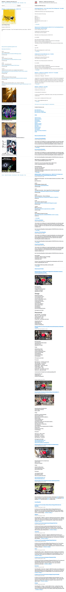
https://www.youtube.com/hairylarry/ (42, 442)
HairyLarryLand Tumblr (39, 268)
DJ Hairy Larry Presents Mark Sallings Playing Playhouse (45, 540)
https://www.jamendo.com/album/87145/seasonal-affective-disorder (14, 78)
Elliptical (36, 514)
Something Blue (38, 121)
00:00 (58, 496)
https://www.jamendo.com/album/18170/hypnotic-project (46, 203)
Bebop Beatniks (38, 127)
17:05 (56, 498)
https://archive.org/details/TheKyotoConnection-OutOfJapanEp (47, 191)
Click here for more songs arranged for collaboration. (44, 104)
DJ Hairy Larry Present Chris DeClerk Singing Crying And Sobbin (47, 574)
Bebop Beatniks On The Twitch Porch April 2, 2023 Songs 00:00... (47, 480)
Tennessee (37, 531)
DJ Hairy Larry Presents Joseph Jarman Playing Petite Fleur (46, 523)
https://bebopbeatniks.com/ (40, 440)
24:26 (62, 498)
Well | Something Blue (39, 220)
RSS (18, 2)
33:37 (39, 499)
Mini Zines (37, 125)
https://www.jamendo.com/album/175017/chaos (10, 65)
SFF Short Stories (38, 124)
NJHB (36, 131)
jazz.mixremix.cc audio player (40, 112)
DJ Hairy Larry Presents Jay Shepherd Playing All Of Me (45, 557)
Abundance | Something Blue (40, 232)
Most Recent (14, 2)
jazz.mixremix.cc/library (39, 111)
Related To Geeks (38, 123)
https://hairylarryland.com (40, 478)
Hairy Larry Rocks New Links (40, 135)
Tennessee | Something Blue (40, 138)
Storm (36, 548)
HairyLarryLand (38, 117)
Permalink (21, 2)
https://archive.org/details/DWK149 (41, 185)
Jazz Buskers (37, 129)
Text (25, 2)
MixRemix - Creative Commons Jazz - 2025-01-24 (11, 9)
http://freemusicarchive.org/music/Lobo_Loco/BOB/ (45, 208)
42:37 (48, 499)
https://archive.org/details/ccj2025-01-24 (9, 46)
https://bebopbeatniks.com (40, 477)
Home (3, 2)
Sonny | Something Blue (39, 244)
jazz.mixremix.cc (38, 109)
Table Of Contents (8, 2)
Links (36, 114)
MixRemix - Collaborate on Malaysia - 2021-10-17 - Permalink (46, 72)
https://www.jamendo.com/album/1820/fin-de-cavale (11, 59)
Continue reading (48, 512)
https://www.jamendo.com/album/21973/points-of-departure (46, 197)
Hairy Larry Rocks (38, 118)
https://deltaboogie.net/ (39, 441)
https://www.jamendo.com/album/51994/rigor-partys (11, 53)
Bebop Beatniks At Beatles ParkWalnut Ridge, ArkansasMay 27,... (47, 392)
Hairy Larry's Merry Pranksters (40, 130)
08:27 (48, 498)
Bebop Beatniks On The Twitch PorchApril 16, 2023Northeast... (47, 444)
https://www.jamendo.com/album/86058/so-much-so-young (46, 214)
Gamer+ (36, 122)
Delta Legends (37, 128)
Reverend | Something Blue (40, 149)
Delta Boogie (37, 120)
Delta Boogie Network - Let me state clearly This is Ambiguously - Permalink (49, 8)
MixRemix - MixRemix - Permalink (41, 86)
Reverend (37, 565)
